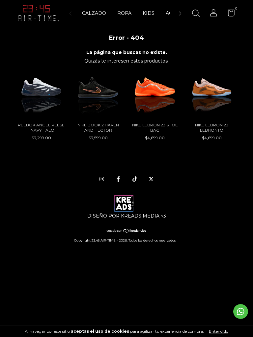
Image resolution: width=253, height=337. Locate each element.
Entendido (218, 331)
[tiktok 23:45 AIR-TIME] (134, 179)
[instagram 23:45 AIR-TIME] (101, 179)
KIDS (149, 13)
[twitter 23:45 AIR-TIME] (151, 179)
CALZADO (94, 13)
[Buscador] (196, 14)
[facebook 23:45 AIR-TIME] (118, 179)
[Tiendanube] (126, 231)
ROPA (124, 13)
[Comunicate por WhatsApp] (240, 311)
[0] (228, 14)
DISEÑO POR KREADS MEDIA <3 (126, 216)
